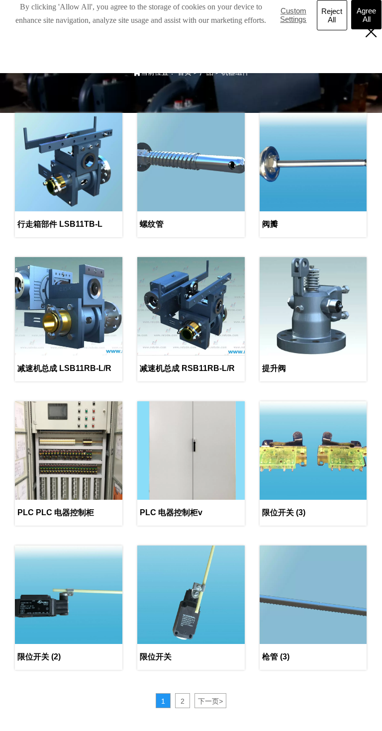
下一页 (210, 701)
